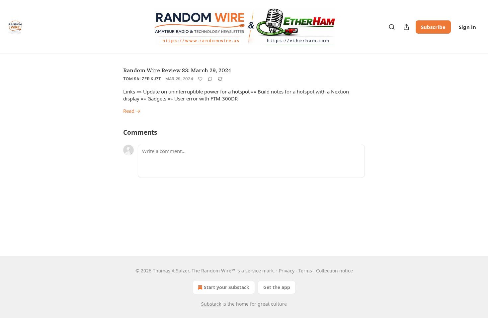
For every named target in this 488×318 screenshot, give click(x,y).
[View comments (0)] (210, 79)
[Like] (200, 79)
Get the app (276, 287)
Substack (211, 304)
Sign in (467, 27)
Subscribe (433, 27)
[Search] (391, 27)
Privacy (286, 270)
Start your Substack (226, 287)
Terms (305, 270)
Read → (131, 110)
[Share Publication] (406, 27)
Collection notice (334, 270)
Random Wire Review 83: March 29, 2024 (177, 70)
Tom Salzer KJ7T (142, 78)
